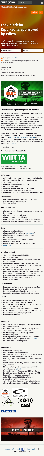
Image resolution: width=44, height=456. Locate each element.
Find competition (10, 6)
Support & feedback (12, 449)
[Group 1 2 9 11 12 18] (33, 50)
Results (19, 75)
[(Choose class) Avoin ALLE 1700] (11, 50)
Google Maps (29, 233)
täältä (14, 144)
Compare (26, 75)
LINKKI (18, 369)
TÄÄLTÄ (34, 339)
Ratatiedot (4, 70)
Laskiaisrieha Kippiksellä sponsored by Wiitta (19, 29)
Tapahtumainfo (6, 67)
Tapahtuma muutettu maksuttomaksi (13, 72)
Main (2, 6)
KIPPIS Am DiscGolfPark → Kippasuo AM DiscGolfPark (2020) (18, 42)
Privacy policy (31, 449)
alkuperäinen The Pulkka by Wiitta (22, 137)
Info (2, 75)
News (33, 75)
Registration (10, 75)
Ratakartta (7, 245)
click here (15, 58)
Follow (34, 12)
